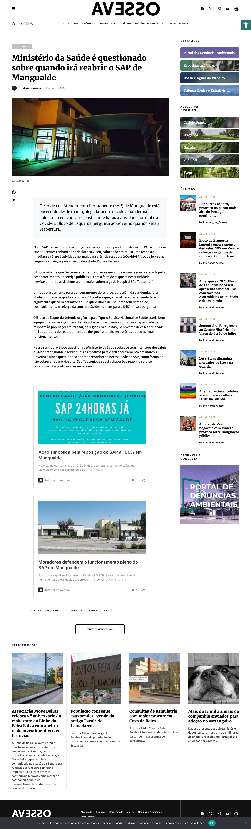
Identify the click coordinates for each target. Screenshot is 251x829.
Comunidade (116, 812)
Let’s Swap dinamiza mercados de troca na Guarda (216, 362)
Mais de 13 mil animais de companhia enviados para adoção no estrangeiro (213, 716)
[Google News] (236, 9)
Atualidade (22, 46)
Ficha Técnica (88, 816)
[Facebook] (202, 9)
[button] (246, 25)
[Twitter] (210, 9)
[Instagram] (219, 9)
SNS (106, 610)
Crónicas (100, 812)
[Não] (246, 823)
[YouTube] (228, 9)
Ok (212, 822)
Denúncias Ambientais (150, 812)
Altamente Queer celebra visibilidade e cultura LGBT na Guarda (218, 395)
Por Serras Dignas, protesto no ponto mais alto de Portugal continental (218, 210)
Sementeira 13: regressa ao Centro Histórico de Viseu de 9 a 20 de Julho (218, 329)
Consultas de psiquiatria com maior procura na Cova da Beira (153, 716)
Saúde (93, 610)
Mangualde (74, 610)
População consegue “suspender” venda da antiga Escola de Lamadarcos (92, 718)
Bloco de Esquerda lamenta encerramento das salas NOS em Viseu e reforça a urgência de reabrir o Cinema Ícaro (219, 248)
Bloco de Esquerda (46, 610)
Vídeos (130, 812)
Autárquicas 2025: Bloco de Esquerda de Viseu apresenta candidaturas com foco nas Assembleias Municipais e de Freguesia (218, 291)
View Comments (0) (100, 629)
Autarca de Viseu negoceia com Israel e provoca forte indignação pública (219, 430)
